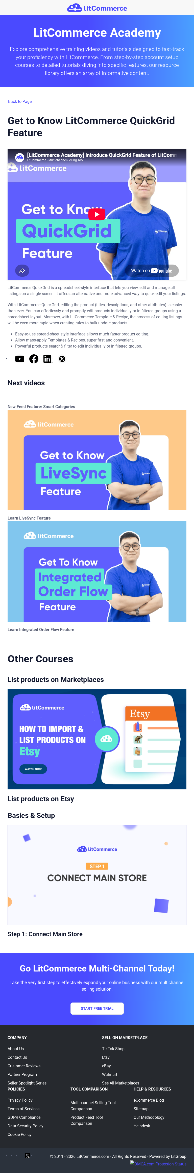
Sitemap (141, 1108)
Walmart (109, 1074)
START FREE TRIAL (97, 1008)
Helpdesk (142, 1126)
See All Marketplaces (120, 1083)
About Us (16, 1048)
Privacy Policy (20, 1100)
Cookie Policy (20, 1134)
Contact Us (17, 1057)
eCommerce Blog (149, 1100)
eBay (106, 1066)
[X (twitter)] (27, 1155)
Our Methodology (149, 1117)
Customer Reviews (24, 1066)
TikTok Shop (113, 1048)
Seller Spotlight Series (27, 1083)
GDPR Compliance (24, 1117)
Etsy (106, 1057)
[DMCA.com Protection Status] (158, 1164)
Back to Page (20, 101)
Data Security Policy (25, 1126)
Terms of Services (23, 1108)
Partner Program (22, 1074)
